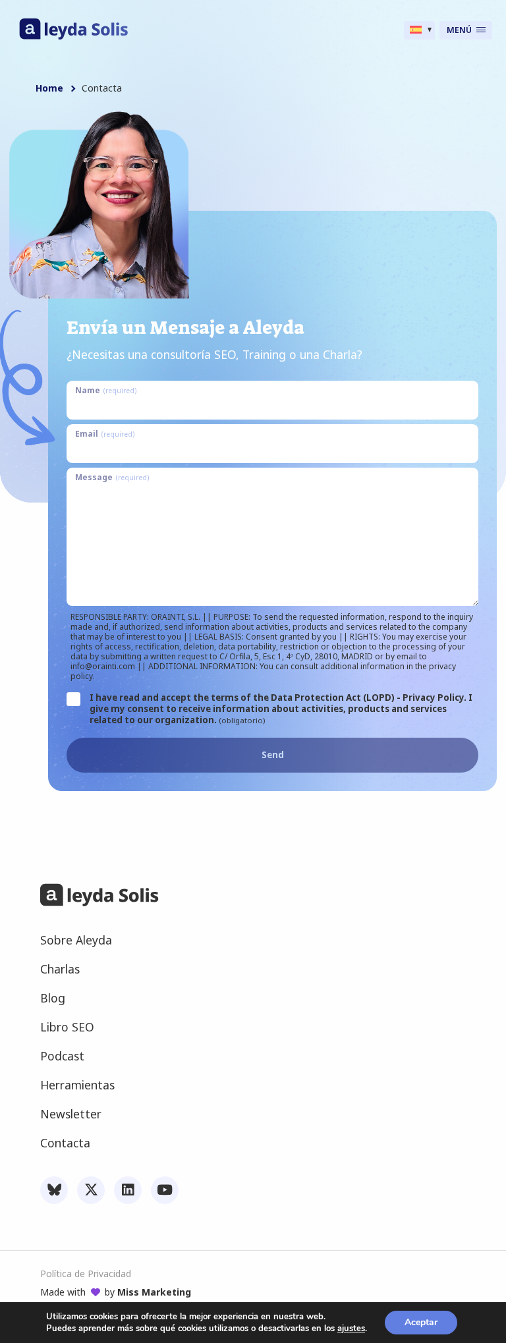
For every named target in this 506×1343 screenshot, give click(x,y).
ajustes (351, 1328)
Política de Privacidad (85, 1273)
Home (49, 88)
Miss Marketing (154, 1292)
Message (112, 476)
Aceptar (421, 1322)
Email (104, 433)
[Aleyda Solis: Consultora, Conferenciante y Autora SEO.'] (73, 36)
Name (105, 390)
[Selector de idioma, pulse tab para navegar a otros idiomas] (419, 30)
